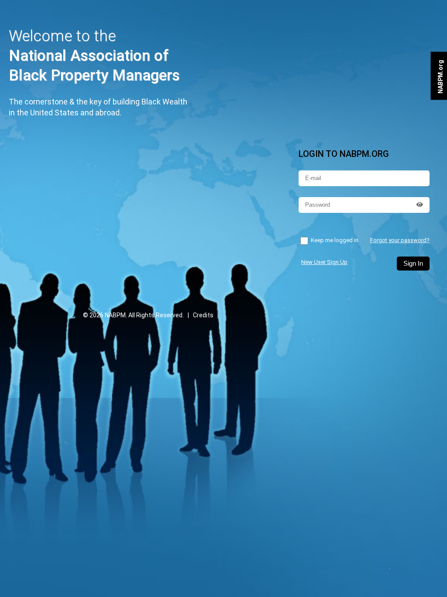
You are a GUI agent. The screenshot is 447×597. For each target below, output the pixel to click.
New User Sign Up (324, 262)
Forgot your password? (400, 240)
